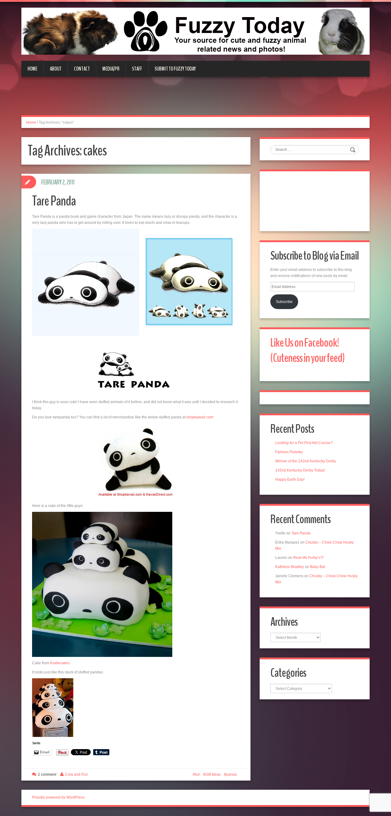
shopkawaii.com (199, 417)
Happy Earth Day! (290, 479)
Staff (137, 68)
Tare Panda (54, 201)
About (55, 68)
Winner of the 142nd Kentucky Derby (305, 461)
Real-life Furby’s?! (308, 558)
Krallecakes (59, 663)
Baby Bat (317, 567)
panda (231, 774)
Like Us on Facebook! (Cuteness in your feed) (307, 350)
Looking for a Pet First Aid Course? (304, 443)
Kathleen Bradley (289, 567)
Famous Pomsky (289, 452)
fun (197, 774)
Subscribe (284, 302)
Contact (82, 68)
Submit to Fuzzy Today (175, 68)
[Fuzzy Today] (195, 31)
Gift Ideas (213, 774)
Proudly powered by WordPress (58, 797)
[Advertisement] (195, 99)
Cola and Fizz (76, 774)
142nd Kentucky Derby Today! (300, 470)
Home (32, 68)
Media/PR (110, 68)
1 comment (47, 774)
